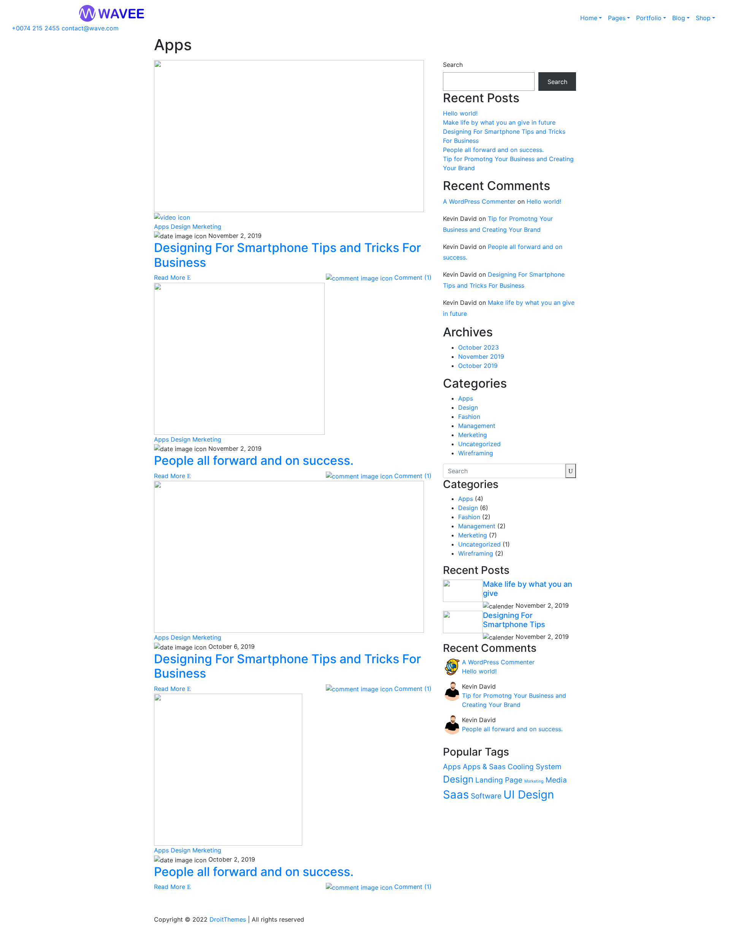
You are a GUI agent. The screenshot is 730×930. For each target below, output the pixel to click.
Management (476, 425)
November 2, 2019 (234, 235)
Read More (170, 277)
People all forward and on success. (493, 150)
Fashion (469, 416)
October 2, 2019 (230, 859)
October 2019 (478, 365)
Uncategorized (479, 444)
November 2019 (481, 356)
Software (486, 796)
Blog (678, 18)
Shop (703, 18)
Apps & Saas (484, 766)
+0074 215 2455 (37, 28)
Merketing (206, 226)
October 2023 (478, 347)
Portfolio (649, 18)
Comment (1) (412, 277)
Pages (616, 18)
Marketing (534, 781)
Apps (161, 226)
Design (180, 226)
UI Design (528, 794)
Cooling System (535, 766)
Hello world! (460, 113)
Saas (456, 794)
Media (556, 780)
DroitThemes (227, 919)
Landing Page (498, 780)
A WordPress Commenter (479, 201)
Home (588, 18)
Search (453, 64)
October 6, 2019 (230, 646)
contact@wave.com (90, 28)
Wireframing (475, 453)
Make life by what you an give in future (499, 122)
